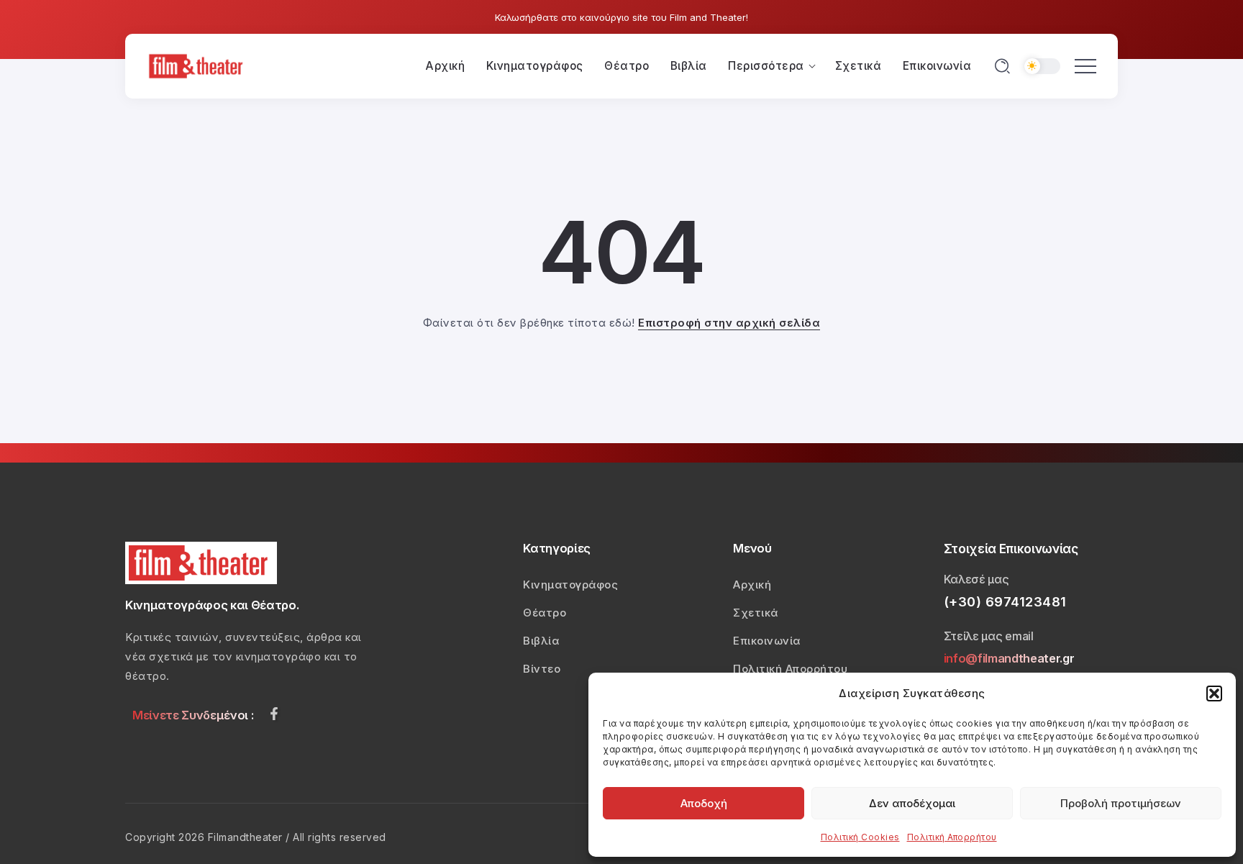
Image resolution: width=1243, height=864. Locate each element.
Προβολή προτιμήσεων (1120, 803)
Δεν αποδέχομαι (912, 803)
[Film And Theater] (198, 65)
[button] (1214, 693)
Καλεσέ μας (976, 579)
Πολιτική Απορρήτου (952, 837)
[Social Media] (274, 713)
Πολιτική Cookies (860, 837)
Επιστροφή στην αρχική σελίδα (729, 322)
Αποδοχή (703, 803)
